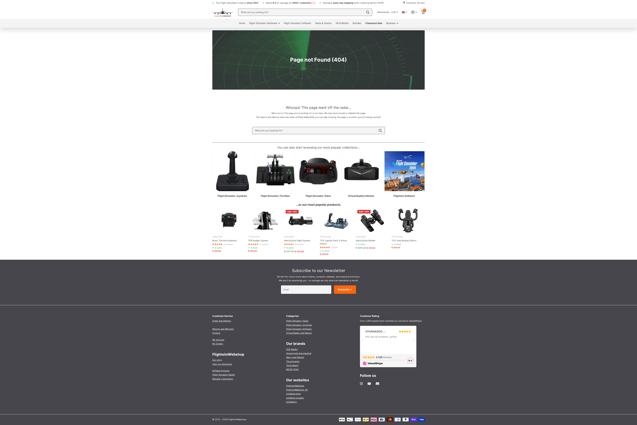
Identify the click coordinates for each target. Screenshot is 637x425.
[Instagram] (361, 383)
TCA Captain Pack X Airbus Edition (333, 242)
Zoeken (367, 12)
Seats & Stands (323, 23)
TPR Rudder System (258, 240)
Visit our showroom (222, 364)
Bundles (357, 23)
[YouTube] (369, 384)
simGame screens (295, 398)
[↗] (313, 2)
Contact (216, 333)
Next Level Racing (295, 357)
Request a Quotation (222, 379)
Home (242, 23)
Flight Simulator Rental (223, 374)
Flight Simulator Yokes (297, 321)
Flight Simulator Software (297, 23)
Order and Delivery (221, 321)
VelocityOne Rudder (365, 240)
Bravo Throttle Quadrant (224, 240)
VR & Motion (342, 23)
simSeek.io (291, 402)
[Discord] (377, 383)
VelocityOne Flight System (297, 240)
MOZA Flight (292, 369)
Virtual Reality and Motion (299, 333)
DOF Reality (292, 349)
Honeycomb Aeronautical (298, 353)
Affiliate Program (220, 371)
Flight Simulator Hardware (263, 23)
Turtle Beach (292, 365)
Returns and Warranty (223, 329)
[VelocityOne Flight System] (300, 220)
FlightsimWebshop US (297, 390)
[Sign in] (414, 12)
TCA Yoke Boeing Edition (403, 240)
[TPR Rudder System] (264, 220)
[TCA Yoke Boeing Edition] (408, 220)
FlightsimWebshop (295, 386)
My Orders (217, 344)
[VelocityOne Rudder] (372, 220)
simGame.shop (293, 394)
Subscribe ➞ (345, 289)
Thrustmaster (293, 361)
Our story (217, 360)
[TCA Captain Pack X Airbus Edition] (336, 220)
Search (380, 130)
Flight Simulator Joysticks (299, 325)
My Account (218, 340)
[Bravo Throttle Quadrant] (229, 220)
